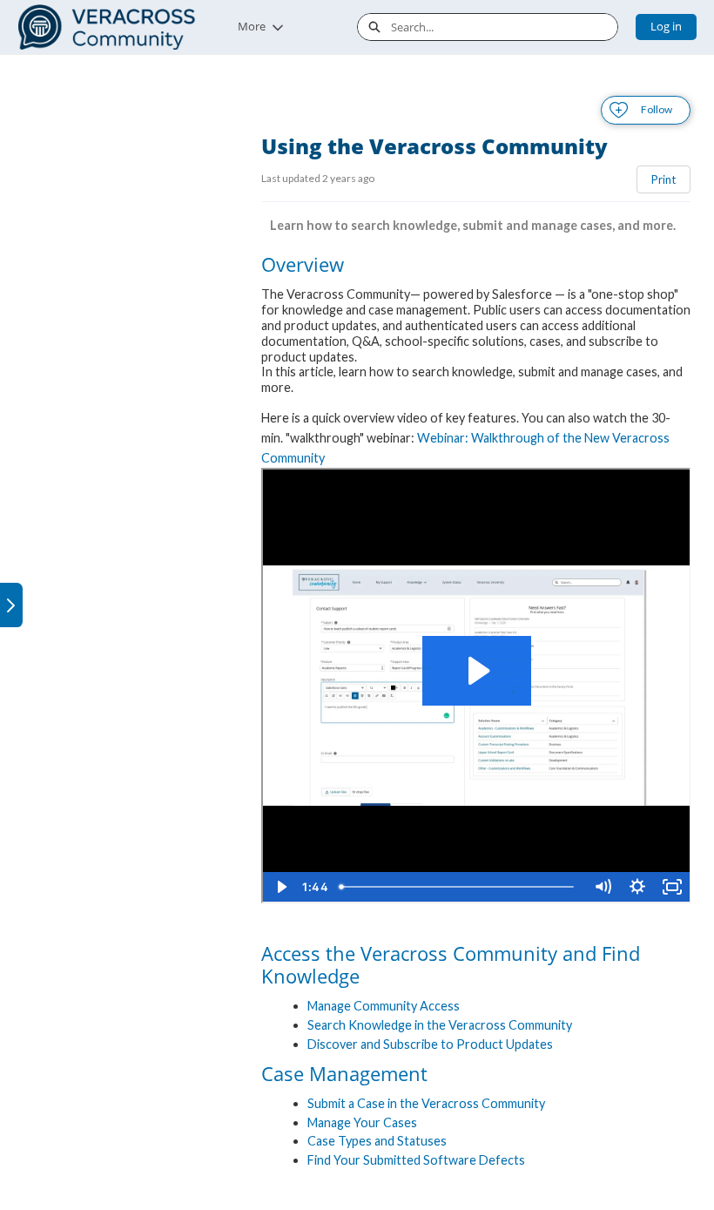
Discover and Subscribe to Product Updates (430, 1044)
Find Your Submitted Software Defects (416, 1160)
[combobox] (504, 27)
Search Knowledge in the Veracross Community (439, 1024)
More (252, 26)
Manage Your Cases (362, 1122)
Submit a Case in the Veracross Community (426, 1103)
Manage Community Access (383, 1005)
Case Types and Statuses (377, 1140)
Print (663, 179)
